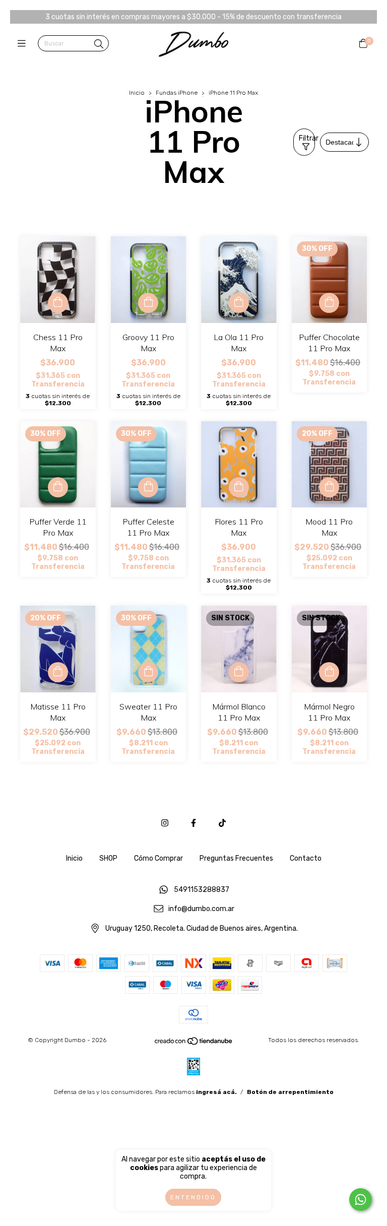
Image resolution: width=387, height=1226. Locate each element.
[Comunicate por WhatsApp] (360, 1199)
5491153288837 (201, 889)
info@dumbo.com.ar (201, 909)
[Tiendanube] (194, 1043)
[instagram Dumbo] (164, 823)
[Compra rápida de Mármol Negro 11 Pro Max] (329, 672)
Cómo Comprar (158, 858)
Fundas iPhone (177, 92)
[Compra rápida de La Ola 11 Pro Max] (239, 303)
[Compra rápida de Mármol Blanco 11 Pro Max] (239, 672)
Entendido (193, 1197)
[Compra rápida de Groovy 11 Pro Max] (148, 303)
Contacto (305, 858)
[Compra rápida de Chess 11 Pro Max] (58, 303)
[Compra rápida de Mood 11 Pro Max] (329, 487)
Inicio (137, 92)
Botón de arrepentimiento (290, 1091)
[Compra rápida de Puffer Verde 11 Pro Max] (58, 487)
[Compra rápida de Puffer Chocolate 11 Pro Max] (329, 303)
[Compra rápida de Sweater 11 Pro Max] (148, 672)
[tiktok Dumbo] (222, 823)
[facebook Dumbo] (193, 823)
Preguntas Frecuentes (236, 858)
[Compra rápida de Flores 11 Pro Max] (239, 487)
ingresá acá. (216, 1091)
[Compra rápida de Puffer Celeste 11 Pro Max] (148, 487)
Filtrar (307, 138)
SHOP (108, 858)
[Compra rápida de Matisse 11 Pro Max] (58, 672)
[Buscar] (98, 44)
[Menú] (24, 44)
